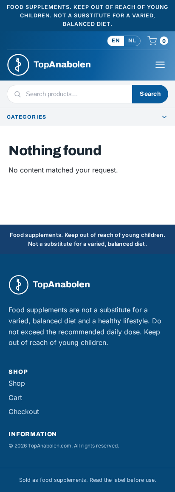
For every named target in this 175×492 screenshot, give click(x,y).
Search (150, 94)
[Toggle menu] (160, 65)
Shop (16, 383)
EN (116, 40)
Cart (15, 397)
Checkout (23, 411)
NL (132, 40)
